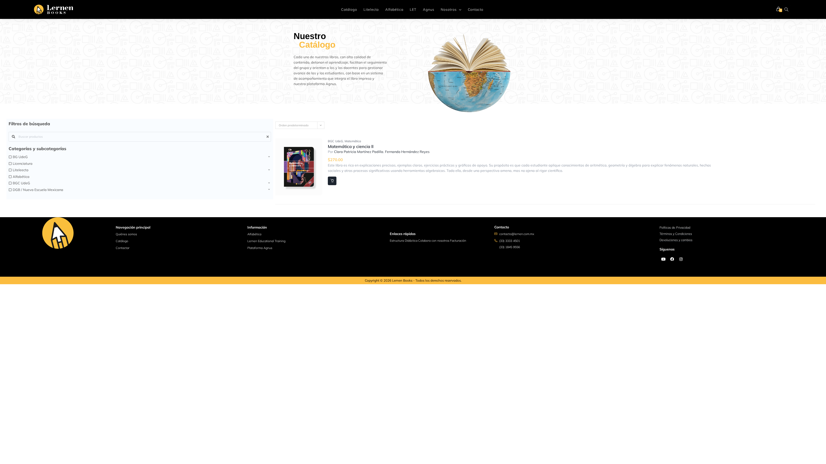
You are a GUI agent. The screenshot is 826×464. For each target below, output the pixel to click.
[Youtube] (663, 259)
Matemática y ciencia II (350, 146)
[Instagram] (681, 259)
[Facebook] (672, 259)
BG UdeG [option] (20, 157)
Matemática (353, 141)
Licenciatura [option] (22, 163)
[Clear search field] (268, 137)
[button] (140, 157)
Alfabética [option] (21, 176)
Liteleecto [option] (20, 170)
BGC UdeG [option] (21, 183)
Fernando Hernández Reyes (407, 152)
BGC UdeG (335, 141)
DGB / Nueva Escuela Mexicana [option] (38, 190)
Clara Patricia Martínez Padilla (358, 152)
